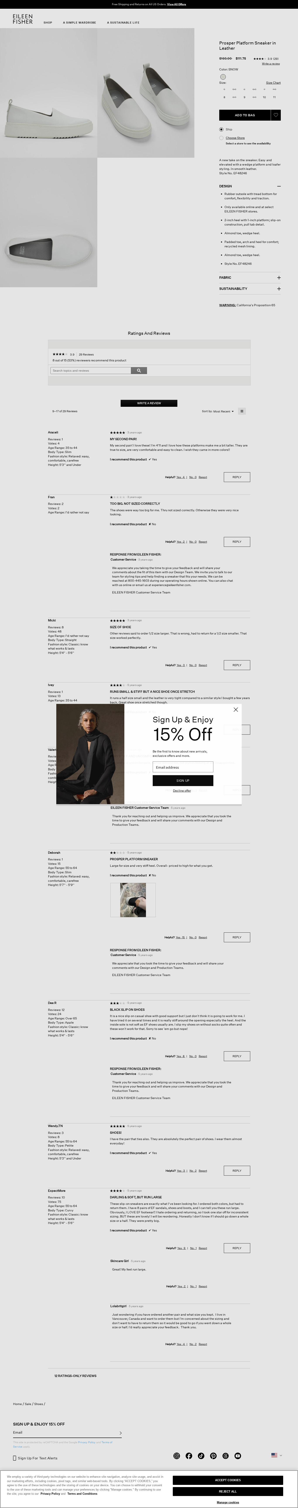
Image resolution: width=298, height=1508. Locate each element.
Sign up (182, 780)
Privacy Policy (53, 1493)
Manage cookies (228, 1502)
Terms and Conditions (82, 1493)
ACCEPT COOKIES (228, 1480)
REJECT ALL (228, 1491)
